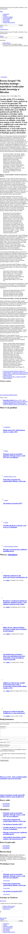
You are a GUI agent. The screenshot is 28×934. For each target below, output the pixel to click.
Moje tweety (3, 901)
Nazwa (2, 739)
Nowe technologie (7, 18)
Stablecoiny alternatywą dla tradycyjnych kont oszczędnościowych (15, 576)
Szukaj (20, 25)
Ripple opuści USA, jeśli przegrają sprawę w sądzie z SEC (14, 431)
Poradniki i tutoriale (8, 17)
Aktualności (6, 14)
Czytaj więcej (6, 880)
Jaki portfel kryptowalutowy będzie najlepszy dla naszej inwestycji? (14, 838)
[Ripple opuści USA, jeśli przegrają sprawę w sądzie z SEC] (15, 418)
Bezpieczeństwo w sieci (10, 476)
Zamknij (2, 919)
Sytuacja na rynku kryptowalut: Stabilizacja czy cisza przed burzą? (14, 712)
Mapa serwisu (6, 909)
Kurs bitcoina (6, 19)
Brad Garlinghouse (4, 395)
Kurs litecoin (6, 806)
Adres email (3, 742)
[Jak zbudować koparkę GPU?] (15, 492)
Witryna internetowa (5, 745)
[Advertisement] (14, 62)
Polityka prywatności (8, 907)
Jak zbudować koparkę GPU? (12, 503)
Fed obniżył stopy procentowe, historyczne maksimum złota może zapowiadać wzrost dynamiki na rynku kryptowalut (14, 657)
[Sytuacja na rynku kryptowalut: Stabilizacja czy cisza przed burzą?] (15, 701)
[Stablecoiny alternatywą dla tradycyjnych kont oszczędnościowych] (15, 565)
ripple (15, 395)
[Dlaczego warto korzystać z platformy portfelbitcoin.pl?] (15, 538)
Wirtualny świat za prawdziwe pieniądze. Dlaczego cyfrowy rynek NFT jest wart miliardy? (14, 455)
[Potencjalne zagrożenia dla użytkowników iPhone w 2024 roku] (15, 468)
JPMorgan (11, 395)
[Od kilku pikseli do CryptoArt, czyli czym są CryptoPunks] (15, 514)
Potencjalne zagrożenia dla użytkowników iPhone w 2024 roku (14, 480)
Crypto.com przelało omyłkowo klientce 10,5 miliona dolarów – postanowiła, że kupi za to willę (15, 372)
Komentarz (3, 726)
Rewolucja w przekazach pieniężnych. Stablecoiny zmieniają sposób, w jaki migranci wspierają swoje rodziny (15, 602)
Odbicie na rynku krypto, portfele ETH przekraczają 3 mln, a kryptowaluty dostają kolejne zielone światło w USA (15, 685)
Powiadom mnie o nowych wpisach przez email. (14, 757)
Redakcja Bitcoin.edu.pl (9, 22)
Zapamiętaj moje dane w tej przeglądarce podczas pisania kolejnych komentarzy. (13, 750)
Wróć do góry (3, 918)
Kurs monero (6, 21)
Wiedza (5, 15)
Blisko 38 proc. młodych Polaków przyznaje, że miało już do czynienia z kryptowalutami (15, 629)
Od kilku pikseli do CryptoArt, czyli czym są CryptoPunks (14, 526)
